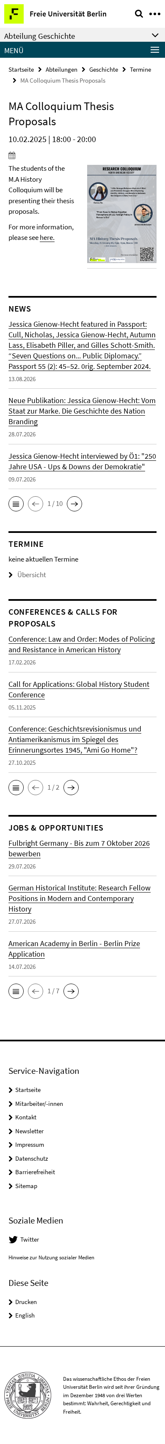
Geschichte (103, 69)
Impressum (29, 1144)
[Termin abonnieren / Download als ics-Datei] (82, 155)
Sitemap (26, 1186)
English (25, 1315)
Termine (140, 69)
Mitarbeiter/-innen (39, 1104)
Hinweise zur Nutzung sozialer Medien (51, 1257)
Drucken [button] (26, 1302)
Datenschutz (31, 1158)
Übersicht (31, 574)
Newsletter (29, 1131)
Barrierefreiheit (35, 1172)
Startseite (21, 69)
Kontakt (25, 1117)
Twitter (29, 1239)
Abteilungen (61, 69)
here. (47, 237)
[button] (16, 503)
